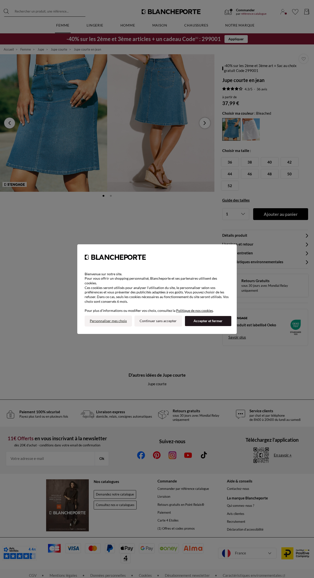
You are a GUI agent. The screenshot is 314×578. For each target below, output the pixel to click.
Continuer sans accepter (158, 321)
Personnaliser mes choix (108, 321)
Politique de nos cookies (194, 310)
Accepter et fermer (208, 321)
